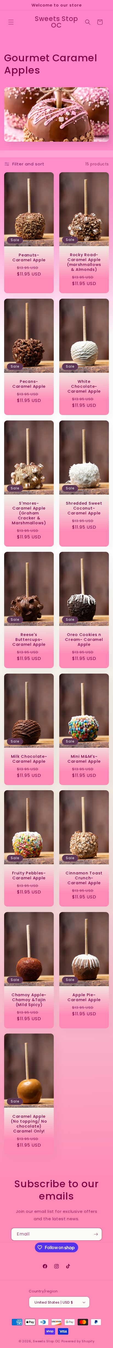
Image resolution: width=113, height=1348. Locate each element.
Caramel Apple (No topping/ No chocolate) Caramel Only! (29, 1124)
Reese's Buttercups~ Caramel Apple (29, 639)
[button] (11, 22)
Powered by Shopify (78, 1341)
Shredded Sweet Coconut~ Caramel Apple (84, 508)
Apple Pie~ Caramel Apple (84, 997)
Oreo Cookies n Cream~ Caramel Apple (84, 639)
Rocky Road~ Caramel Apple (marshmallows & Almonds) (84, 262)
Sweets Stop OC (46, 1341)
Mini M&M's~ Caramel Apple (84, 759)
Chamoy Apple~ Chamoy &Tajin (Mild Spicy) (29, 999)
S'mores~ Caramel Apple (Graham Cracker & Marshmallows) (29, 513)
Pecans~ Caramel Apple (29, 384)
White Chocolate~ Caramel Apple (84, 386)
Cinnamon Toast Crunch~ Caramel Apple (84, 878)
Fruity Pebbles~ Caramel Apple (29, 875)
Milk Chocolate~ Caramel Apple (29, 759)
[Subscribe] (96, 1234)
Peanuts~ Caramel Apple (29, 257)
